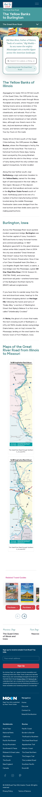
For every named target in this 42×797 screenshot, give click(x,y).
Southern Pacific (28, 764)
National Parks (8, 733)
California (6, 737)
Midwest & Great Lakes (11, 752)
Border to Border (28, 733)
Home (24, 702)
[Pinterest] (20, 775)
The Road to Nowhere (30, 737)
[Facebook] (5, 775)
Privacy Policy (8, 791)
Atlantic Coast (27, 748)
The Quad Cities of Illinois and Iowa (11, 636)
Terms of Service (24, 791)
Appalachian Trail (28, 744)
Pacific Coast (27, 729)
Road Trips (7, 729)
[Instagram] (12, 775)
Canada (6, 768)
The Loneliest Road (29, 760)
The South (7, 760)
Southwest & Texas (10, 748)
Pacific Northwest (9, 741)
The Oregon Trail (28, 756)
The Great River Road (11, 10)
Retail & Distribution (29, 714)
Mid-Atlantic (7, 756)
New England (8, 764)
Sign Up (21, 666)
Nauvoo (35, 634)
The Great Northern (29, 752)
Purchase (11, 607)
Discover (25, 706)
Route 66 (25, 768)
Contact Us (26, 710)
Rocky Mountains (9, 744)
